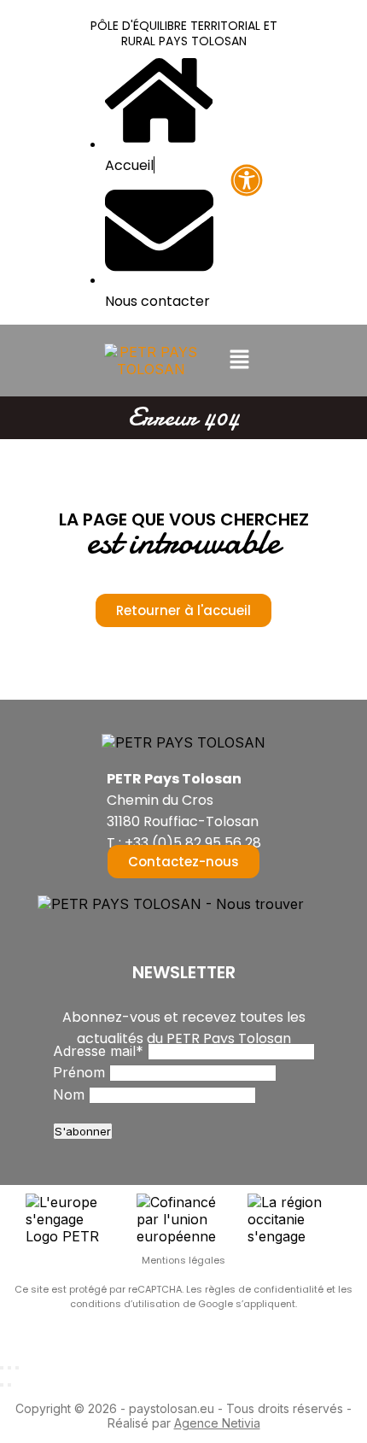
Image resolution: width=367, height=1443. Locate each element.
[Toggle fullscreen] (9, 1368)
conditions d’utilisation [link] (126, 1304)
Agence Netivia (217, 1423)
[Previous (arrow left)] (1, 1385)
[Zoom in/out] (17, 1368)
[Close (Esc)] (1, 1368)
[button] (239, 360)
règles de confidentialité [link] (265, 1289)
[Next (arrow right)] (9, 1385)
